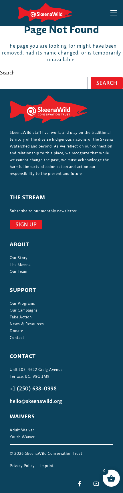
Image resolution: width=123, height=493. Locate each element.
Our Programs (22, 304)
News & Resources (27, 324)
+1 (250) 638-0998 (33, 389)
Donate (16, 331)
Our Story (18, 258)
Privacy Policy (22, 466)
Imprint (47, 466)
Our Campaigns (24, 310)
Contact (17, 338)
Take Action (21, 317)
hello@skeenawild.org (36, 401)
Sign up (26, 225)
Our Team (18, 272)
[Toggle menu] (113, 12)
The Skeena (20, 265)
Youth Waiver (22, 437)
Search (7, 73)
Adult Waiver (22, 430)
